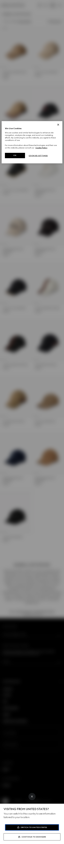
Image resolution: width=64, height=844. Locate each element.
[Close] (32, 796)
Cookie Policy (41, 148)
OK (14, 155)
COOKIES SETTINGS (38, 156)
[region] (32, 142)
